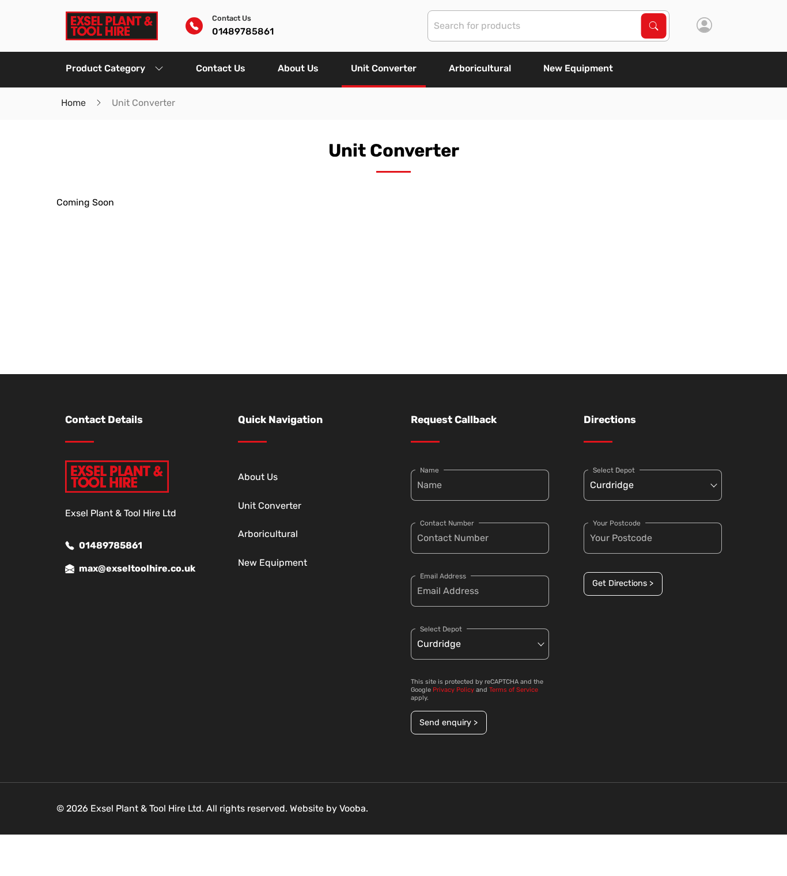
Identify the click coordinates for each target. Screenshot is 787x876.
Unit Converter (384, 68)
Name (429, 470)
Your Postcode (617, 523)
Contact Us (220, 68)
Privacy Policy (453, 690)
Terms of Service (513, 690)
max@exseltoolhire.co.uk (137, 568)
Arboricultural (480, 68)
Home (73, 102)
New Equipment (578, 68)
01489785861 (110, 545)
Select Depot (441, 629)
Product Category (105, 68)
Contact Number (447, 523)
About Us (298, 68)
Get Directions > (622, 583)
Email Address (443, 576)
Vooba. (353, 808)
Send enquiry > (448, 723)
